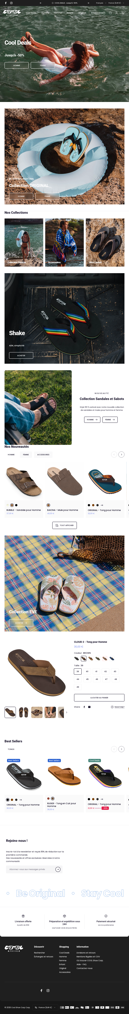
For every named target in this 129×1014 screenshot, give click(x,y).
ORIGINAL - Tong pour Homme (104, 510)
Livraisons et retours (86, 953)
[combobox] (101, 3)
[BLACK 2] (89, 505)
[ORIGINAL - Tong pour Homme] (105, 481)
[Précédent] (40, 3)
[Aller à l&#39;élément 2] (23, 712)
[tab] (11, 455)
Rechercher (39, 953)
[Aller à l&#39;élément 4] (50, 712)
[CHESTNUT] (48, 798)
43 (115, 671)
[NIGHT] (111, 658)
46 (97, 679)
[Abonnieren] (57, 869)
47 (106, 679)
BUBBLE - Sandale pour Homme (24, 510)
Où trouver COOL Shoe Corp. (90, 960)
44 (78, 679)
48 (116, 679)
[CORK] (90, 658)
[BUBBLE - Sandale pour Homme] (24, 481)
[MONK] (104, 658)
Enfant (62, 964)
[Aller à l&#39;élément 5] (63, 712)
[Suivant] (88, 3)
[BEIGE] (8, 505)
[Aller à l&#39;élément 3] (37, 712)
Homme (63, 956)
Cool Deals (64, 953)
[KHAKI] (97, 658)
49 (78, 687)
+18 (102, 505)
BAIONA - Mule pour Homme (62, 510)
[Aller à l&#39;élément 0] (10, 712)
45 (87, 679)
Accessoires (65, 972)
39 (78, 671)
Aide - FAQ (81, 964)
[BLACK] (16, 505)
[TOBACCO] (53, 798)
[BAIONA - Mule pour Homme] (64, 481)
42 (105, 671)
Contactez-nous (84, 968)
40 (87, 671)
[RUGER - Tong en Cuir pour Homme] (64, 775)
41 (96, 671)
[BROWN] (12, 505)
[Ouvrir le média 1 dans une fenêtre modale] (37, 673)
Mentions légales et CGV (88, 956)
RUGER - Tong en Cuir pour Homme (61, 805)
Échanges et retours (43, 956)
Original (62, 968)
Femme (62, 960)
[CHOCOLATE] (93, 505)
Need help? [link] (119, 707)
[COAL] (97, 505)
